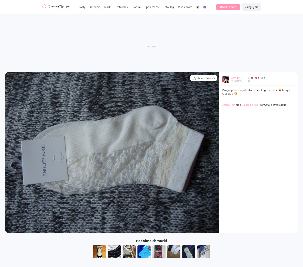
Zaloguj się (251, 7)
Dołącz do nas (250, 104)
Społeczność (152, 7)
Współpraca (185, 7)
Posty (82, 7)
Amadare (236, 78)
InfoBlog (169, 7)
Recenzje (94, 7)
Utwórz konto (228, 7)
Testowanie (122, 7)
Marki (107, 7)
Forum (137, 7)
